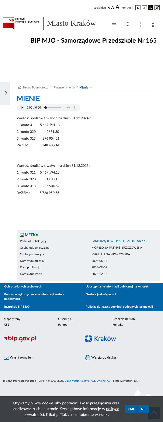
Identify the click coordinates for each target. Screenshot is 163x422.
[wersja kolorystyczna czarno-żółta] (150, 8)
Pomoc (62, 324)
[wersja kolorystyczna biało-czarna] (144, 8)
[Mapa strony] (141, 25)
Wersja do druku (103, 357)
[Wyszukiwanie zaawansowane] (128, 24)
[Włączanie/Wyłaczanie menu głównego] (114, 25)
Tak (131, 409)
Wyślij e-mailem (21, 357)
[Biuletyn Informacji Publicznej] (40, 341)
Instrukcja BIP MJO (17, 306)
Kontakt (117, 324)
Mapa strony (12, 319)
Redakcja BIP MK (123, 319)
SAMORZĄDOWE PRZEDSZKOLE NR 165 (119, 241)
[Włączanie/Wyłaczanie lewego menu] (5, 93)
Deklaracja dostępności (101, 294)
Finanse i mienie (64, 87)
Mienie (83, 87)
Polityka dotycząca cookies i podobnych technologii (119, 306)
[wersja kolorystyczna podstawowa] (138, 8)
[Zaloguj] (154, 25)
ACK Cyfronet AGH (101, 381)
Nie (143, 409)
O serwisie (65, 319)
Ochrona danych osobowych (23, 286)
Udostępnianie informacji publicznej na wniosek (117, 286)
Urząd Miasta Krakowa (77, 381)
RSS (6, 324)
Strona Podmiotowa (35, 87)
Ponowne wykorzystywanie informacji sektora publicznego (34, 296)
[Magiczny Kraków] (122, 341)
